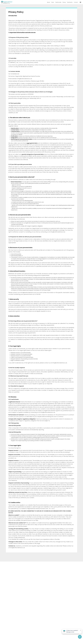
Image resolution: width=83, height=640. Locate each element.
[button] (80, 2)
